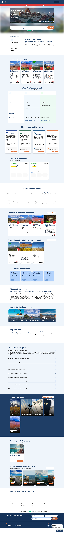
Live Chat (60, 530)
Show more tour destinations (47, 397)
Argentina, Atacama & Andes (36, 165)
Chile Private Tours (51, 240)
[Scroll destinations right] (54, 478)
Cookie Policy (22, 531)
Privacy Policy (17, 531)
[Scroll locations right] (55, 316)
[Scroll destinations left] (10, 478)
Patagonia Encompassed (15, 165)
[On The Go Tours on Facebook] (48, 526)
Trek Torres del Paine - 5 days (45, 120)
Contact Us (56, 1)
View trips (13, 151)
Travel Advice (19, 525)
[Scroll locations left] (8, 316)
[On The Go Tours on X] (51, 526)
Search (51, 27)
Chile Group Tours (51, 212)
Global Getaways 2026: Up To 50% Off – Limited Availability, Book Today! (32, 5)
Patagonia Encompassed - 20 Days (30, 120)
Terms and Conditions (10, 531)
